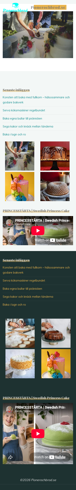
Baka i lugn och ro (14, 134)
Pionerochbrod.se (48, 7)
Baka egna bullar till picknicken (22, 118)
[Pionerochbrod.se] (15, 7)
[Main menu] (69, 22)
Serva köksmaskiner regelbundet (24, 110)
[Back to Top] (61, 475)
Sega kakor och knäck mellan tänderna (28, 126)
